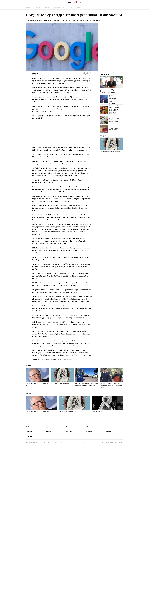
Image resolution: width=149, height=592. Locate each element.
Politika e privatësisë (59, 442)
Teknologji (89, 431)
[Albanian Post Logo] (75, 2)
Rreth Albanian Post (46, 442)
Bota (78, 7)
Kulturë (48, 431)
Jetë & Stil (69, 431)
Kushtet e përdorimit (73, 442)
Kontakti (84, 442)
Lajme (28, 7)
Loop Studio (113, 442)
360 (107, 427)
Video (87, 427)
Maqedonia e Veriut (59, 7)
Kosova (47, 7)
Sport (67, 427)
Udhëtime (29, 436)
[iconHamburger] (4, 2)
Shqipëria (37, 7)
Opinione (29, 431)
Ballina (28, 427)
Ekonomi (109, 431)
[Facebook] (84, 73)
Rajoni (70, 7)
